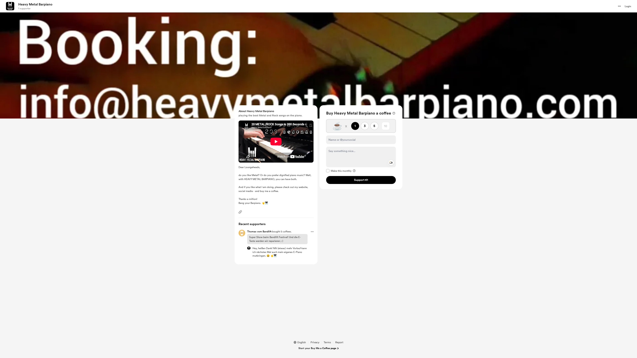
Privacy (315, 342)
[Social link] (240, 212)
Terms (327, 342)
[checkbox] (339, 171)
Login (628, 6)
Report (339, 342)
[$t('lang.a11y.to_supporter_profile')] (248, 248)
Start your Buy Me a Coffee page (317, 348)
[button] (619, 6)
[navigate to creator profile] (10, 6)
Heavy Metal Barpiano (35, 4)
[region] (360, 147)
